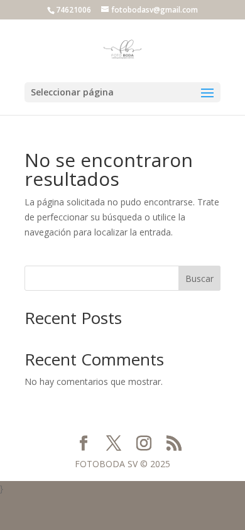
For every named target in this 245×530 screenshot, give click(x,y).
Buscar (199, 278)
